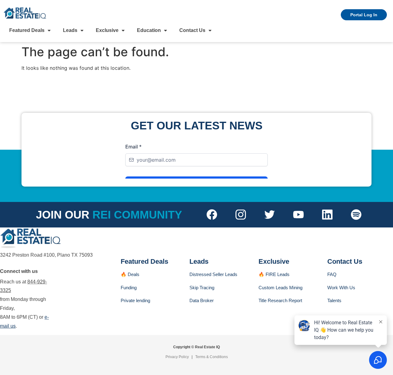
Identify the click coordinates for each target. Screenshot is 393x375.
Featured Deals (27, 30)
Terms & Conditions (211, 357)
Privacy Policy (177, 357)
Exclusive (107, 30)
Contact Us (192, 30)
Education (149, 30)
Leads (70, 30)
